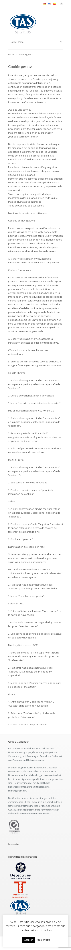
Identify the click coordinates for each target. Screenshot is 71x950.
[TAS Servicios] (23, 33)
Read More (43, 939)
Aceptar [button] (28, 939)
